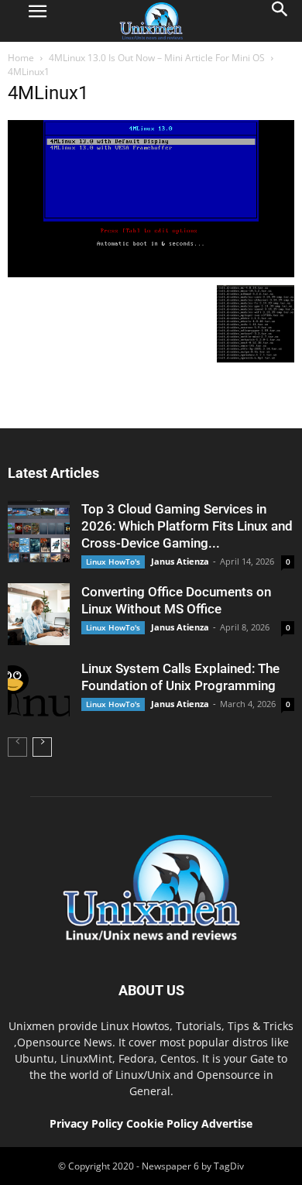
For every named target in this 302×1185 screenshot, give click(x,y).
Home (21, 57)
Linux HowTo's (113, 561)
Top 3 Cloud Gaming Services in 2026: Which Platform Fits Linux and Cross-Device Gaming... (187, 526)
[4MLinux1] (151, 273)
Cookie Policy (163, 1123)
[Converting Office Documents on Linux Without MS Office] (39, 614)
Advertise (226, 1123)
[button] (280, 21)
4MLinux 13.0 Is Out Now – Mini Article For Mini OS (157, 57)
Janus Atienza (180, 561)
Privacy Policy (86, 1123)
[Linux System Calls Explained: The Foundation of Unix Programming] (39, 691)
